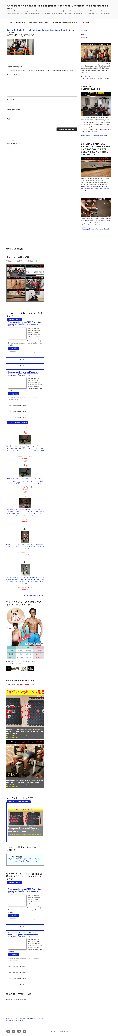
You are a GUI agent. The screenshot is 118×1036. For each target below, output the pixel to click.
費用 (17, 859)
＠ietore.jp (86, 76)
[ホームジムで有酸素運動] (35, 295)
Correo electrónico (14, 109)
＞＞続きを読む (13, 348)
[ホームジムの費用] (35, 270)
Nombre (10, 100)
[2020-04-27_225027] (35, 283)
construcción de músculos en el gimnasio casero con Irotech (25, 834)
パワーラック (32, 859)
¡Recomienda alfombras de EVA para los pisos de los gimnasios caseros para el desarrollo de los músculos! (23, 374)
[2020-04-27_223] (16, 283)
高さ (25, 859)
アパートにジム (34, 861)
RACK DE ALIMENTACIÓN (18, 22)
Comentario (12, 75)
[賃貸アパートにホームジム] (16, 270)
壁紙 (27, 861)
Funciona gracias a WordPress (60, 1031)
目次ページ (11, 859)
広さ (21, 859)
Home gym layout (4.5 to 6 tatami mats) (95, 229)
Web (8, 119)
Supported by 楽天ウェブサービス (34, 595)
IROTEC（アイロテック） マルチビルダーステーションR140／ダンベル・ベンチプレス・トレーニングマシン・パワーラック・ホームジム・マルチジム (25, 547)
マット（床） (17, 861)
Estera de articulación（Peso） (39, 22)
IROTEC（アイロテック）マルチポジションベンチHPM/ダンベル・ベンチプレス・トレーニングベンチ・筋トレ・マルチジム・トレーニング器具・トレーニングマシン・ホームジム (25, 481)
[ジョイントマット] (16, 295)
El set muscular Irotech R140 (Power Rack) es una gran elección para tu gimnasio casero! (25, 324)
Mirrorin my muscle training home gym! (66, 22)
